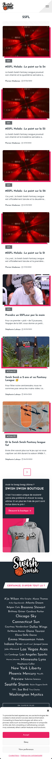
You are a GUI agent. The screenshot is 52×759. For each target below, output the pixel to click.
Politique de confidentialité (31, 755)
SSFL (14, 689)
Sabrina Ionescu (33, 679)
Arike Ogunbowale (16, 603)
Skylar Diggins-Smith (38, 685)
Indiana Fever (13, 644)
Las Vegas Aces (34, 649)
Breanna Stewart (33, 607)
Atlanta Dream (34, 603)
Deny (26, 742)
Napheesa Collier (26, 664)
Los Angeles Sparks (33, 654)
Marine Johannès (13, 659)
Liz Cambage (11, 655)
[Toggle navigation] (47, 6)
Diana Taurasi (35, 631)
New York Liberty (26, 668)
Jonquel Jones (41, 644)
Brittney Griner (16, 611)
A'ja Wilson (11, 598)
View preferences (26, 750)
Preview (17, 679)
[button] (48, 710)
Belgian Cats (13, 607)
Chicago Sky (26, 616)
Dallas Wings (38, 626)
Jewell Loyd (28, 644)
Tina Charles (34, 690)
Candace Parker (35, 611)
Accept (26, 735)
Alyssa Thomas (40, 599)
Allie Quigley (25, 599)
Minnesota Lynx (33, 659)
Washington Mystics (26, 695)
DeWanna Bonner (16, 631)
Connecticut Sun (26, 622)
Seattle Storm (17, 685)
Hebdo (40, 639)
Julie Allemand (12, 649)
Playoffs (40, 674)
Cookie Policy (14, 755)
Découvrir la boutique (19, 511)
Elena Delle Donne (26, 635)
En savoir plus (26, 705)
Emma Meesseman (21, 639)
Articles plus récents (27, 472)
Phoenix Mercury (22, 674)
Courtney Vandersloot (16, 627)
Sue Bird (23, 689)
